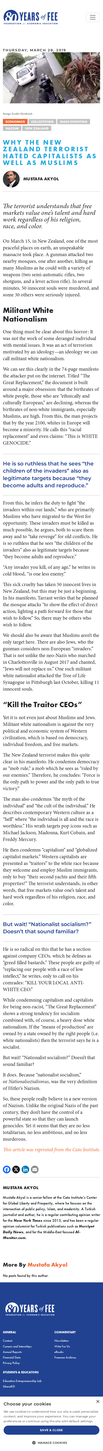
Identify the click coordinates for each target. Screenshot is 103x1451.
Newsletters (61, 1340)
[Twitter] (16, 1169)
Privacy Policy (11, 1363)
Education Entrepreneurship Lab (22, 1381)
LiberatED (9, 1386)
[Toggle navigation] (92, 17)
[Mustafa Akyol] (11, 178)
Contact (7, 1340)
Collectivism (42, 121)
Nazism (12, 128)
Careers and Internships (17, 1346)
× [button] (97, 1402)
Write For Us (62, 1346)
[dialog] (51, 1424)
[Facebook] (7, 1169)
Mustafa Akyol (41, 179)
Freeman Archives (65, 1357)
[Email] (35, 1169)
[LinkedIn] (25, 1169)
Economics (15, 121)
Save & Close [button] (51, 1430)
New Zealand (37, 128)
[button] (51, 1442)
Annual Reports (12, 1352)
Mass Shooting (73, 121)
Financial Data (12, 1357)
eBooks (58, 1352)
